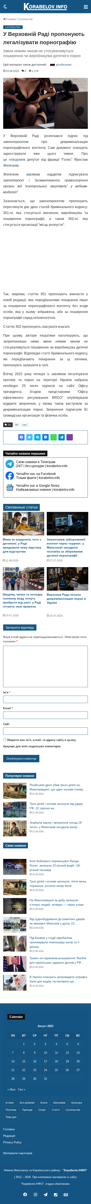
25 (56, 1070)
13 (78, 1052)
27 (78, 1070)
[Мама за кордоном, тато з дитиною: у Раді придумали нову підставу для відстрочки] (23, 523)
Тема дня (11, 1117)
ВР (16, 425)
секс (24, 425)
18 (56, 1061)
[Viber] (69, 437)
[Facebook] (21, 437)
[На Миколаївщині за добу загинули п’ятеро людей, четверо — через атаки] (14, 906)
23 (34, 1070)
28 (12, 1078)
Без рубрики (27, 1102)
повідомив (17, 159)
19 (67, 1061)
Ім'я (6, 692)
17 (45, 1061)
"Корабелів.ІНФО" (75, 1170)
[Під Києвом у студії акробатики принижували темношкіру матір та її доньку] (14, 944)
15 (23, 1061)
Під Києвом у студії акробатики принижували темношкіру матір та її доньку (54, 942)
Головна (11, 19)
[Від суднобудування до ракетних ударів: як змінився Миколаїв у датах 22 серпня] (14, 925)
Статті (56, 1109)
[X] (29, 437)
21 (12, 1070)
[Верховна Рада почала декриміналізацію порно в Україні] (67, 579)
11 (56, 1052)
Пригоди (27, 1109)
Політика (11, 1109)
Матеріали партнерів (17, 1153)
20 (78, 1061)
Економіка (59, 1102)
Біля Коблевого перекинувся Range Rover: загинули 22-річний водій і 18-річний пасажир (55, 865)
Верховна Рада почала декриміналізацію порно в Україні (66, 598)
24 (45, 1070)
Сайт (6, 724)
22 (23, 1070)
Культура (76, 1102)
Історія (10, 1102)
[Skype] (37, 437)
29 (23, 1078)
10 (45, 1052)
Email (8, 708)
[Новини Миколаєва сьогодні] (45, 6)
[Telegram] (61, 437)
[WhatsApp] (53, 437)
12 (67, 1052)
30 (34, 1078)
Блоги (43, 1102)
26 (67, 1070)
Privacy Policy (12, 1142)
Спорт (42, 1109)
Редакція (9, 1135)
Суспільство (25, 19)
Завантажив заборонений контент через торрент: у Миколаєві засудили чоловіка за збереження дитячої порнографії (66, 547)
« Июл (11, 1089)
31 (45, 1078)
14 (12, 1061)
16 (34, 1061)
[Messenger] (45, 437)
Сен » (21, 1089)
